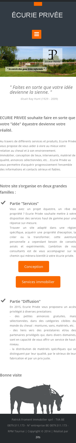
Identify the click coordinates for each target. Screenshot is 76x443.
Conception (33, 266)
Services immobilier (38, 281)
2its (38, 437)
